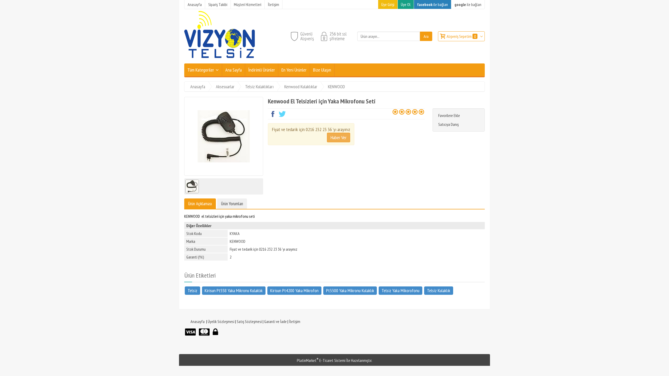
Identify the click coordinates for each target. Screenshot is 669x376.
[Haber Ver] (338, 137)
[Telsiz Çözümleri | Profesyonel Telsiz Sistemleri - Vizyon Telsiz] (219, 60)
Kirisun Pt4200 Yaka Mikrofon (294, 290)
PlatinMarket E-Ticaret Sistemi (321, 360)
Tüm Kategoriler (200, 70)
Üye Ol (406, 4)
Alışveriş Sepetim (461, 36)
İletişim (294, 321)
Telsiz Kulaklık (438, 290)
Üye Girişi (387, 4)
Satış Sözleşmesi (249, 321)
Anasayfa (198, 321)
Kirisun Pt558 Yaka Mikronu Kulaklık (234, 290)
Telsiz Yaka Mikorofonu (400, 290)
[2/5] (398, 112)
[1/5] (395, 112)
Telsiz (192, 290)
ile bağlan (432, 4)
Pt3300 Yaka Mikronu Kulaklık (350, 290)
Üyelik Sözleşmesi (221, 321)
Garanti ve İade (275, 321)
